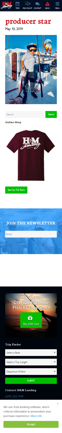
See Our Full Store (16, 189)
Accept (31, 424)
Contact (37, 8)
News (47, 8)
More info (36, 416)
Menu (57, 8)
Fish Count (27, 8)
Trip (17, 8)
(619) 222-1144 (14, 396)
